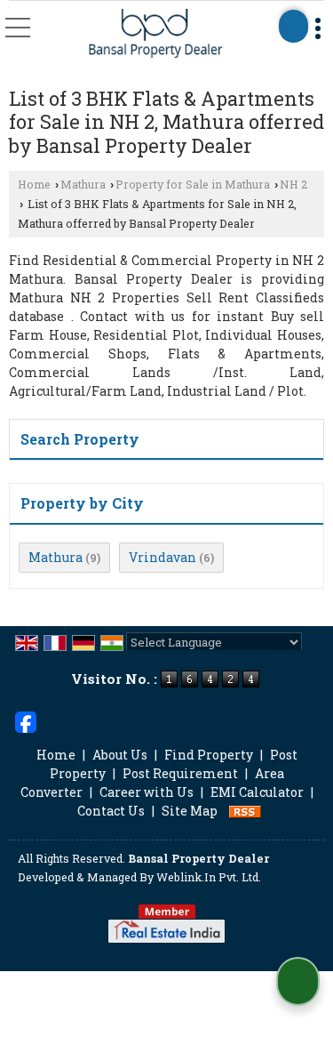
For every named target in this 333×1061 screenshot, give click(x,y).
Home (34, 184)
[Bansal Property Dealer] (156, 34)
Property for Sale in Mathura (192, 184)
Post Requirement (180, 773)
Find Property (208, 754)
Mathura (83, 184)
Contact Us (111, 810)
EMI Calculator (257, 792)
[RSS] (245, 810)
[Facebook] (25, 719)
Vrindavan (162, 557)
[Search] (293, 26)
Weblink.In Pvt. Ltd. (208, 877)
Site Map (190, 810)
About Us (119, 754)
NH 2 (293, 184)
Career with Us (146, 792)
